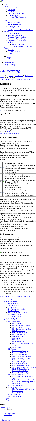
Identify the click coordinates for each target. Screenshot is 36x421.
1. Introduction (8, 300)
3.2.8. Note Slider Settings (20, 363)
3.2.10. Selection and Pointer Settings (24, 367)
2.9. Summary (12, 318)
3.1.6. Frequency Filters (19, 332)
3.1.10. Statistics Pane (19, 340)
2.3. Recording (10, 71)
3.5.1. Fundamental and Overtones (23, 389)
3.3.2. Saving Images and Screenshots (24, 380)
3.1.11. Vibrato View (18, 342)
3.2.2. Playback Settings (19, 352)
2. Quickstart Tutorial (10, 302)
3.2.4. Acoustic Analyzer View (21, 356)
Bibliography (8, 400)
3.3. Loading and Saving (16, 374)
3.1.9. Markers (16, 338)
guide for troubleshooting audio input (10, 132)
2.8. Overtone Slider (14, 316)
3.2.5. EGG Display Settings (21, 358)
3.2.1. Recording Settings (20, 351)
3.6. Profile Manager (14, 394)
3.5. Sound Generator (15, 387)
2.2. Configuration (14, 305)
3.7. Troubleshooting (14, 396)
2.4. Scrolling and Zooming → (23, 79)
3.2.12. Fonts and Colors (20, 371)
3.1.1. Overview (17, 323)
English (8, 408)
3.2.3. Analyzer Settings (19, 354)
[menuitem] (20, 4)
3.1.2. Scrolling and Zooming (21, 325)
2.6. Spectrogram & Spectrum (17, 312)
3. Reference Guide (10, 320)
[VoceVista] (4, 1)
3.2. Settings (12, 349)
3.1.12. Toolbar (17, 347)
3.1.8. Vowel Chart (18, 336)
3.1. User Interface (14, 322)
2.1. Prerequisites (13, 303)
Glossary (7, 398)
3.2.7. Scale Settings (18, 362)
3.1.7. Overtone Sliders (19, 334)
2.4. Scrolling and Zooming (16, 309)
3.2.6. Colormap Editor (19, 360)
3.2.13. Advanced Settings (20, 373)
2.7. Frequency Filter (14, 314)
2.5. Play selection (14, 311)
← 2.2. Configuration (7, 79)
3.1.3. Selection (17, 327)
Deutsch (2, 408)
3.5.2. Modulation (17, 391)
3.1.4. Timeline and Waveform (21, 329)
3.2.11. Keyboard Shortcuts (20, 369)
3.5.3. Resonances (18, 393)
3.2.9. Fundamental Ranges (20, 365)
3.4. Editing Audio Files (15, 385)
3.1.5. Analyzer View (19, 331)
